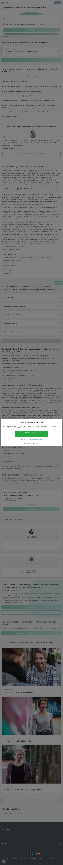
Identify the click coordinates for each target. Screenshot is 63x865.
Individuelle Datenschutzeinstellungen (31, 439)
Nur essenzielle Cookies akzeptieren (32, 436)
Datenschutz (35, 443)
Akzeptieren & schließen (31, 432)
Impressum (27, 443)
